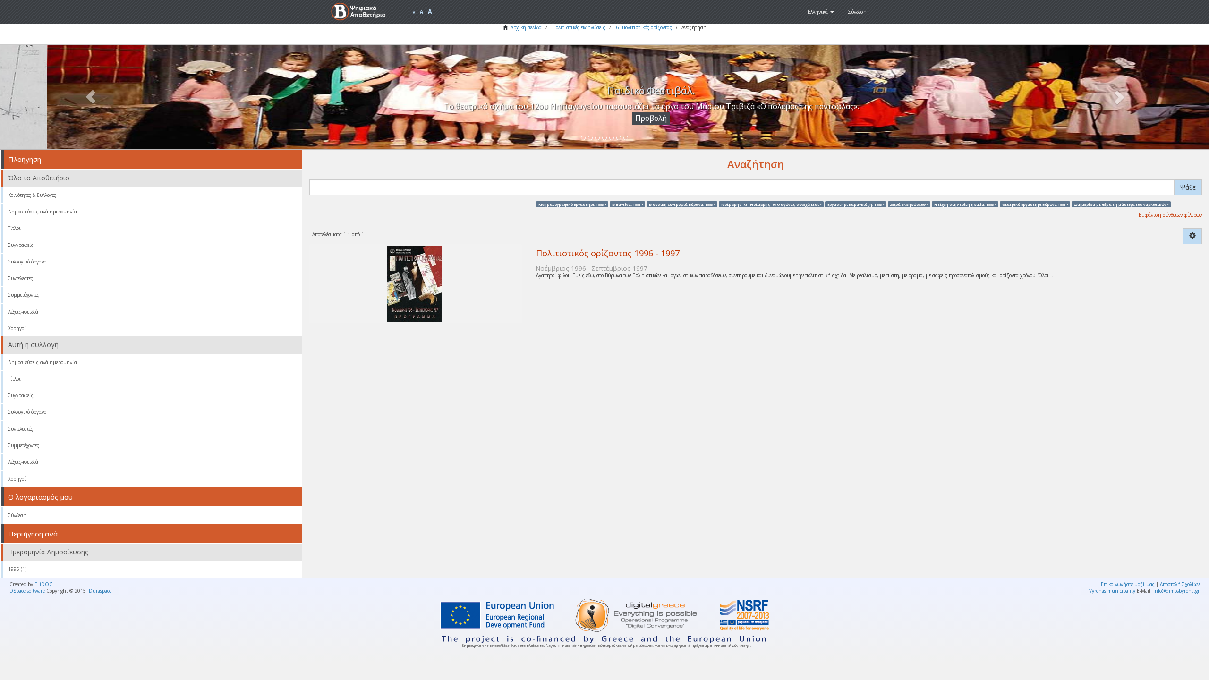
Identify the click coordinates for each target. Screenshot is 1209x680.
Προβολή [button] (605, 118)
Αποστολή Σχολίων (1180, 584)
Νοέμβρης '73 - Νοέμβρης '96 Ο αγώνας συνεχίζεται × (771, 204)
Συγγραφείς (21, 245)
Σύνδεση (17, 515)
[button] (820, 12)
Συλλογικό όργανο (27, 261)
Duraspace (100, 590)
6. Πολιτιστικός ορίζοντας (644, 27)
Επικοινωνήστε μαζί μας (1128, 584)
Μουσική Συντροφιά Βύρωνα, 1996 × (682, 204)
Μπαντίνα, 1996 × (627, 204)
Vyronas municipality (1112, 590)
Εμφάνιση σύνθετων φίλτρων (1170, 215)
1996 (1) (17, 569)
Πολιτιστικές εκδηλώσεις (579, 27)
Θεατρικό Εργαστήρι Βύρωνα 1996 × (1035, 204)
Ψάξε (1188, 187)
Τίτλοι (14, 228)
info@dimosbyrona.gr (1176, 590)
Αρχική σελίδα (526, 27)
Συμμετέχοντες (23, 294)
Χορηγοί (17, 328)
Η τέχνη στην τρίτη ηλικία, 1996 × (965, 204)
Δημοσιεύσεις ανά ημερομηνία (42, 211)
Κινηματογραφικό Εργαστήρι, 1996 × (572, 204)
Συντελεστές (20, 278)
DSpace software (27, 590)
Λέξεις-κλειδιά (23, 311)
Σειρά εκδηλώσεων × (909, 204)
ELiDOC (43, 584)
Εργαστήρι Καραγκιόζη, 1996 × (856, 204)
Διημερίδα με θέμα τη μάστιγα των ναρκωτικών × (1121, 204)
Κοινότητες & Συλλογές (32, 195)
